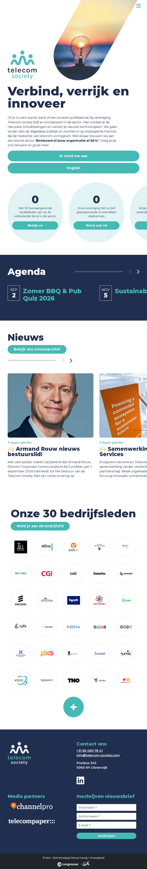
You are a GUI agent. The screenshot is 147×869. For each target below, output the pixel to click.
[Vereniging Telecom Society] (10, 5)
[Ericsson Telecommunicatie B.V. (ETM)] (21, 600)
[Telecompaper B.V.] (47, 680)
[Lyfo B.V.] (21, 627)
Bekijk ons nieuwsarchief (37, 349)
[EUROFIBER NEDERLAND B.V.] (47, 600)
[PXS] (47, 653)
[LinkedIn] (80, 780)
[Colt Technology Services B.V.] (73, 573)
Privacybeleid (97, 857)
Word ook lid (96, 225)
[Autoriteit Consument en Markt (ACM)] (100, 547)
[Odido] (100, 627)
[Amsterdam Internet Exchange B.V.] (73, 547)
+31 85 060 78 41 (90, 751)
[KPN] (126, 600)
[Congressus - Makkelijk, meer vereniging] (67, 864)
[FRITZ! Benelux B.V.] (73, 600)
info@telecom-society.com (98, 755)
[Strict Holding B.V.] (21, 680)
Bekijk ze (35, 225)
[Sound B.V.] (100, 653)
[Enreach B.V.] (126, 573)
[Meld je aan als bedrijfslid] (73, 707)
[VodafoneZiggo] (126, 680)
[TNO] (73, 680)
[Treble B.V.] (100, 680)
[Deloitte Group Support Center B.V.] (100, 573)
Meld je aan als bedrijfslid (40, 526)
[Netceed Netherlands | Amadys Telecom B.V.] (47, 627)
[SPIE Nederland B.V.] (126, 653)
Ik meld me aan (73, 156)
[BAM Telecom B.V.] (126, 547)
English (73, 168)
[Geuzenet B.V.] (100, 600)
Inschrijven (106, 836)
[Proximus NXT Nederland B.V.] (21, 653)
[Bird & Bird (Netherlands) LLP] (21, 573)
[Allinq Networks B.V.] (47, 547)
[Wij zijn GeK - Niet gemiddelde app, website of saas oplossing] (86, 864)
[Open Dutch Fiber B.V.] (126, 627)
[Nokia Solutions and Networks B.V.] (73, 627)
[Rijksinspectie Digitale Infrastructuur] (73, 653)
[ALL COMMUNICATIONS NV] (21, 547)
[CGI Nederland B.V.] (47, 573)
